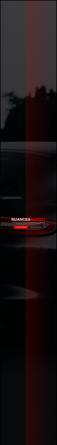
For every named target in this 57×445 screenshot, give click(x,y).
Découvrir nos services (36, 227)
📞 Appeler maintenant (20, 227)
